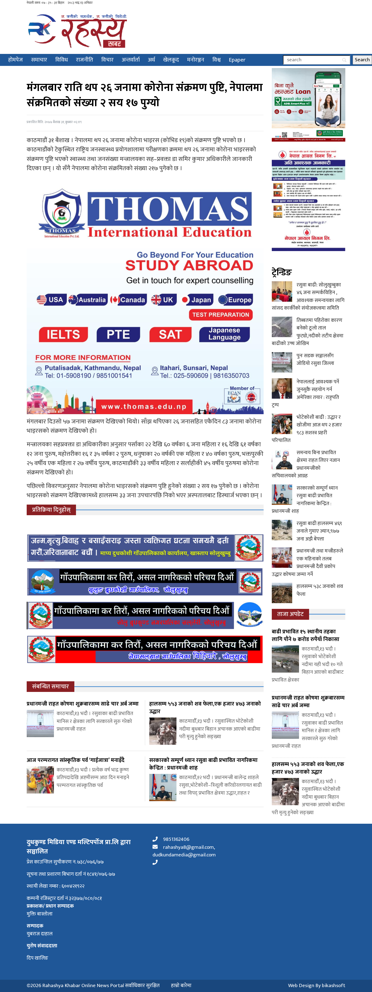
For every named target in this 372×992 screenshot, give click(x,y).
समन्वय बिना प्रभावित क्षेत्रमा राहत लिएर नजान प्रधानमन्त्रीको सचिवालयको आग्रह (306, 464)
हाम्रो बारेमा (181, 986)
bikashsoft (333, 985)
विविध (61, 60)
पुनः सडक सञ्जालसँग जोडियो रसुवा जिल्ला (315, 360)
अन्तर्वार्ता (131, 60)
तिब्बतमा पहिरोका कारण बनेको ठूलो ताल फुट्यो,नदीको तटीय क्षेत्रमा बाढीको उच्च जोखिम (307, 332)
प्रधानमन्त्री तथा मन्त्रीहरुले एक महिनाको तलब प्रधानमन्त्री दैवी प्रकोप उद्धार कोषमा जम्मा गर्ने (307, 563)
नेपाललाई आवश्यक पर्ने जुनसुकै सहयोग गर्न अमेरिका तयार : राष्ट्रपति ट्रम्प (305, 394)
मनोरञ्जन (195, 60)
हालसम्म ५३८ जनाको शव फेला (320, 590)
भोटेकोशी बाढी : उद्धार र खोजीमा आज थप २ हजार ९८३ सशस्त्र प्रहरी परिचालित (307, 429)
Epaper (237, 60)
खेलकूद (171, 60)
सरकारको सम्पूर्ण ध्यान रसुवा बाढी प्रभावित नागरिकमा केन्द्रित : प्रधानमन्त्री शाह (305, 500)
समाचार (39, 60)
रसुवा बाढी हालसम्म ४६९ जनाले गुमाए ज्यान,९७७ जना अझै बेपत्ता (319, 531)
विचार (107, 60)
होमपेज (15, 60)
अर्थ (151, 60)
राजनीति (84, 60)
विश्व (216, 60)
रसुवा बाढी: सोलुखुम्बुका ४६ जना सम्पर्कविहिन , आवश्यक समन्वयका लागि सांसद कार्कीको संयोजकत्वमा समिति (308, 297)
